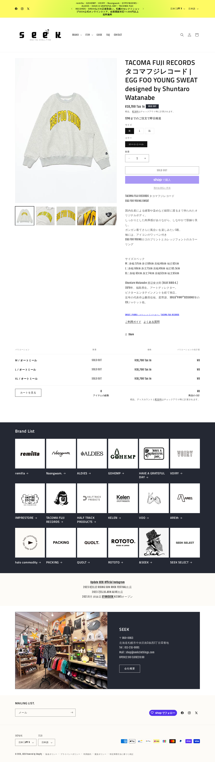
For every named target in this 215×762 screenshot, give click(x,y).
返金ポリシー (51, 754)
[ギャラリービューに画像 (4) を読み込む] (86, 215)
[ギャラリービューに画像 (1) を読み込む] (24, 215)
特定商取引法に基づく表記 (121, 754)
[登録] (71, 712)
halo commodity (26, 562)
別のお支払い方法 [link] (162, 188)
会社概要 (129, 668)
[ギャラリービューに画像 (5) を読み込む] (107, 215)
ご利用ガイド (133, 321)
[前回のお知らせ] (71, 9)
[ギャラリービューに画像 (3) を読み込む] (65, 215)
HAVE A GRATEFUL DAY (152, 475)
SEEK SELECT (179, 562)
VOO (142, 518)
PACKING (52, 562)
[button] (76, 34)
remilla (20, 473)
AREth (174, 518)
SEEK (24, 754)
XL (150, 131)
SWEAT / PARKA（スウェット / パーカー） (142, 315)
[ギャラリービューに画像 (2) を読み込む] (45, 215)
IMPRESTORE (24, 518)
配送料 (135, 111)
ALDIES (82, 473)
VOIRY (174, 473)
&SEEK (144, 562)
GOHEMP (114, 473)
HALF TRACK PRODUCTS (86, 520)
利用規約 (87, 754)
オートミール (137, 145)
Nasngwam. (54, 473)
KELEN (112, 518)
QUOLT (81, 562)
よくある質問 (151, 321)
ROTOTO (114, 562)
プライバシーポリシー (70, 754)
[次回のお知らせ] (143, 9)
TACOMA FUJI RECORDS (170, 315)
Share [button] (131, 334)
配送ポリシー (100, 754)
